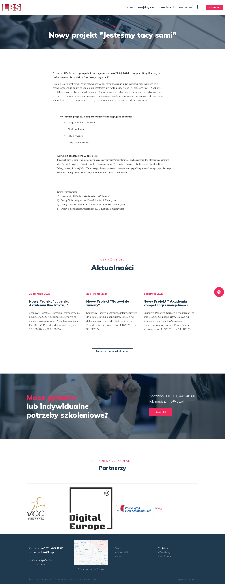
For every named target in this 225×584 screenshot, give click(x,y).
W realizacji (164, 552)
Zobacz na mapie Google (91, 569)
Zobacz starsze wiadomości (112, 351)
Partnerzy (185, 7)
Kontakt (214, 7)
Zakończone (164, 556)
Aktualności (166, 7)
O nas (129, 7)
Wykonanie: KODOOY (187, 579)
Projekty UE (146, 7)
